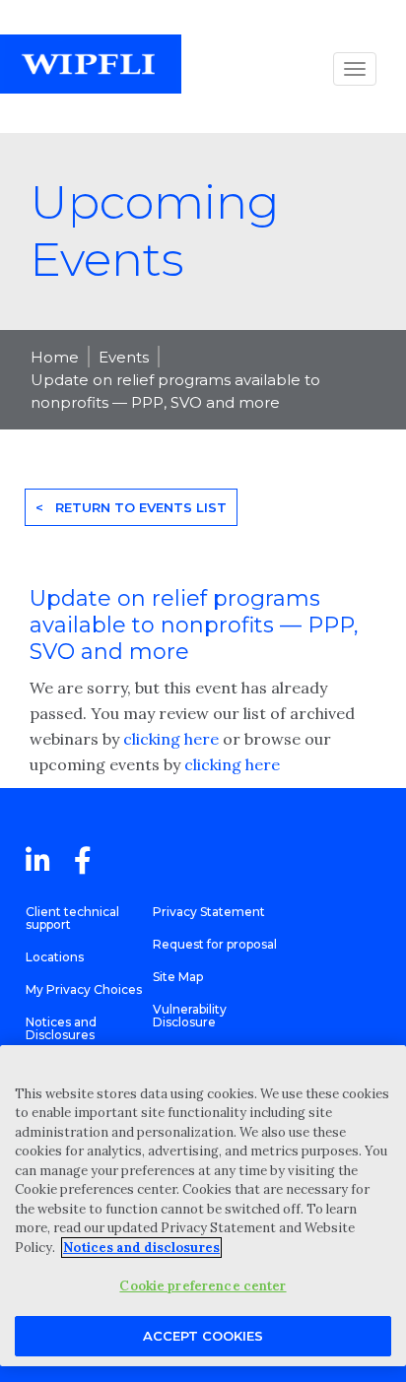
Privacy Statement (209, 911)
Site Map (178, 976)
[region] (203, 1205)
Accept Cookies (203, 1336)
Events (124, 357)
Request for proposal (215, 944)
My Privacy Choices (84, 989)
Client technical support (72, 918)
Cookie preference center (202, 1286)
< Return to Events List (131, 507)
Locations (55, 957)
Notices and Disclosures (61, 1028)
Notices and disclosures (141, 1247)
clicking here (171, 739)
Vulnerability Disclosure (190, 1015)
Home (55, 357)
